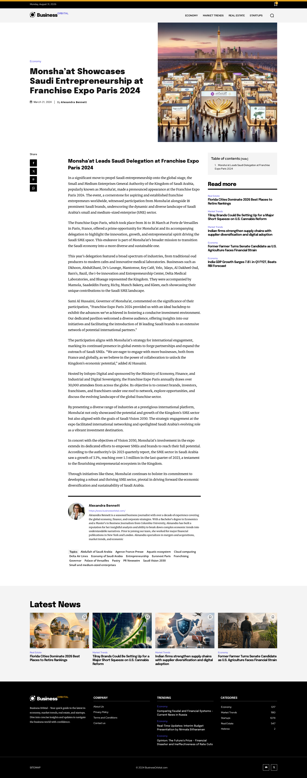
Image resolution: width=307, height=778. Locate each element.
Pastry (116, 560)
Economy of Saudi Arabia (107, 556)
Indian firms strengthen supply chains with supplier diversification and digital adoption (184, 660)
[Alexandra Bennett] (76, 522)
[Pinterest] (34, 179)
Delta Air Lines (78, 556)
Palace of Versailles (97, 560)
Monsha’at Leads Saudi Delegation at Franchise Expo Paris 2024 (242, 166)
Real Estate (214, 195)
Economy (35, 61)
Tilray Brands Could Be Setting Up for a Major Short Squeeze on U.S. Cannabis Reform (121, 660)
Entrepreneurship (137, 556)
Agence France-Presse (129, 551)
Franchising (181, 556)
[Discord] (266, 767)
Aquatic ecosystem (159, 551)
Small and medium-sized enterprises (92, 565)
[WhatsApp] (34, 188)
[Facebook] (35, 163)
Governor (75, 560)
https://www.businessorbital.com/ (107, 510)
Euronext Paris (161, 556)
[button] (272, 15)
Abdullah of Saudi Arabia (96, 551)
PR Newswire (131, 560)
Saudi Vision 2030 (154, 560)
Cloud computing (185, 551)
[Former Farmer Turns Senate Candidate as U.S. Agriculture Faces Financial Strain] (247, 630)
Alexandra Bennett (74, 102)
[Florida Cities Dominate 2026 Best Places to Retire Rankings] (59, 630)
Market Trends (215, 211)
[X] (34, 171)
